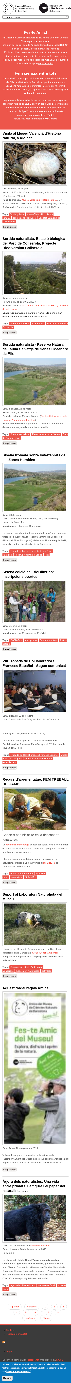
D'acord (7, 1378)
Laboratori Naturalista (27, 971)
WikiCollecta (51, 118)
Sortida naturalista (19, 323)
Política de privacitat (16, 1334)
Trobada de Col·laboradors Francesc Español (34, 755)
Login (9, 1351)
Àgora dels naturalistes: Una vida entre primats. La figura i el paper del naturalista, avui (33, 1186)
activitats (46, 971)
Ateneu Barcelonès (40, 1245)
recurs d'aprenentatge (17, 844)
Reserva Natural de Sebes (46, 434)
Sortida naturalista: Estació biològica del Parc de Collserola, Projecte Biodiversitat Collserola (33, 243)
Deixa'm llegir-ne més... (18, 1371)
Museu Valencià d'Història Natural (39, 199)
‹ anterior (31, 1306)
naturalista (16, 877)
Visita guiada (17, 214)
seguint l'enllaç (46, 63)
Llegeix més (10, 227)
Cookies (10, 1330)
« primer (14, 1306)
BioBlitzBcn (16, 640)
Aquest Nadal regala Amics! (26, 988)
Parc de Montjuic (48, 640)
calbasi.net (33, 1359)
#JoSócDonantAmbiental (45, 952)
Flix (47, 554)
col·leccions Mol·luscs (24, 217)
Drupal (59, 1359)
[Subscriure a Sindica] (3, 1342)
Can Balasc (38, 323)
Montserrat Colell (46, 1285)
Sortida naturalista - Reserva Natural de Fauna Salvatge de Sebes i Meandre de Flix (35, 349)
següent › (30, 1318)
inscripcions (31, 640)
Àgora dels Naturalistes (22, 1285)
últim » (46, 1318)
